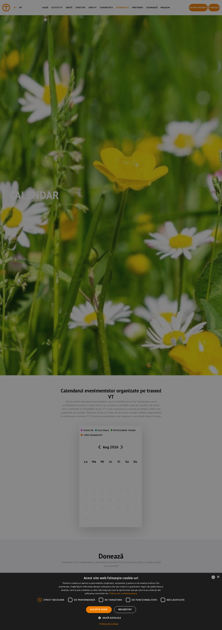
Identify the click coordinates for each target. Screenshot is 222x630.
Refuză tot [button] (125, 609)
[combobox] (213, 577)
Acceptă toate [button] (99, 609)
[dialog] (111, 601)
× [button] (218, 577)
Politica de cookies (108, 623)
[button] (111, 618)
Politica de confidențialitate (123, 593)
